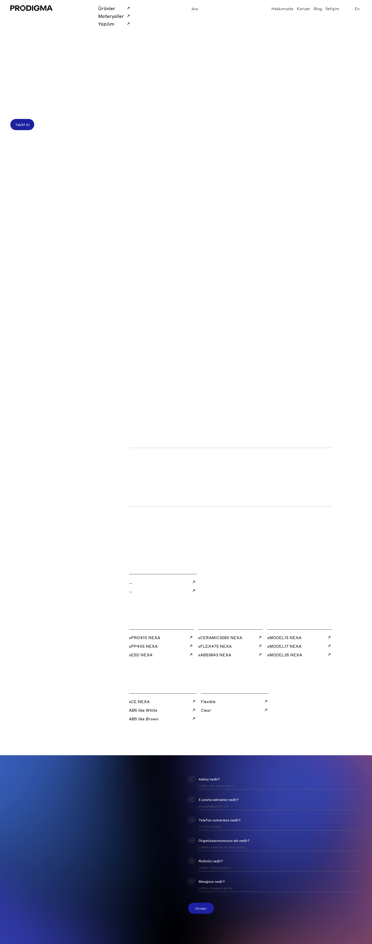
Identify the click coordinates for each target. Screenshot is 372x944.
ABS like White (143, 710)
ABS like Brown (143, 719)
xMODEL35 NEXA (284, 655)
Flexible (208, 701)
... (130, 582)
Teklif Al (22, 124)
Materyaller (111, 15)
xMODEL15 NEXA (284, 637)
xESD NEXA (140, 655)
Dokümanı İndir (145, 435)
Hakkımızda (282, 8)
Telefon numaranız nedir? (219, 819)
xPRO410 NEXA (144, 637)
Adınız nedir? (209, 779)
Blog (318, 8)
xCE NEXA (139, 701)
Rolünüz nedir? (210, 860)
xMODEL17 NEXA (284, 646)
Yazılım (106, 23)
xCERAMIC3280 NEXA (220, 637)
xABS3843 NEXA (214, 655)
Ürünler (106, 8)
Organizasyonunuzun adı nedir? (223, 840)
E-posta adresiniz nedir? (218, 799)
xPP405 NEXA (143, 646)
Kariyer (303, 8)
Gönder (201, 908)
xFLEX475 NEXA (215, 646)
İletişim (332, 8)
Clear (206, 710)
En (357, 8)
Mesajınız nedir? (211, 881)
